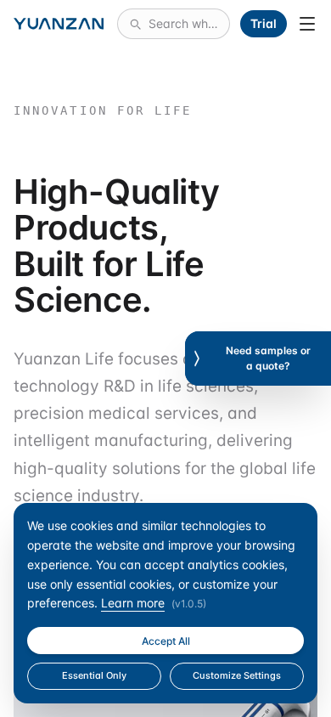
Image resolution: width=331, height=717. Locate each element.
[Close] (197, 358)
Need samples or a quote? (268, 358)
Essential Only (94, 675)
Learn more (133, 603)
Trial (263, 23)
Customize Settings (237, 675)
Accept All (166, 641)
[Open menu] (307, 24)
